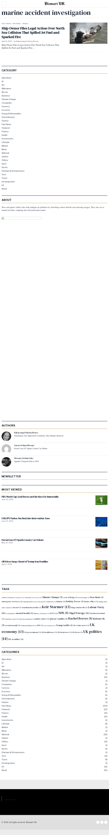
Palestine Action (11, 619)
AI (2, 81)
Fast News (6, 24)
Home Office (91, 601)
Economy (6, 110)
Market (5, 146)
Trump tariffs (64, 625)
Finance (5, 131)
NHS (63, 613)
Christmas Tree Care (32, 598)
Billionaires (6, 88)
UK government (32, 632)
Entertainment (8, 117)
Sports (5, 167)
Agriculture (6, 78)
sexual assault (12, 625)
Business (6, 96)
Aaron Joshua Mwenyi (24, 445)
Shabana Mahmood (28, 626)
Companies (7, 103)
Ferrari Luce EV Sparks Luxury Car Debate (30, 448)
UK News (77, 632)
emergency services (12, 601)
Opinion (5, 156)
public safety (42, 619)
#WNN (5, 598)
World (25, 24)
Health (4, 135)
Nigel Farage (79, 613)
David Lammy (83, 598)
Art (3, 85)
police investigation (26, 619)
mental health (24, 613)
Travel (4, 178)
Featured (6, 128)
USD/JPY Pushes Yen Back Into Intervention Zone (26, 518)
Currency (6, 106)
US (3, 185)
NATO (54, 613)
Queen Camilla (59, 618)
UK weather (15, 639)
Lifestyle (5, 142)
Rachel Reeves (80, 618)
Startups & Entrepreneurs (13, 171)
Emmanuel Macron (30, 602)
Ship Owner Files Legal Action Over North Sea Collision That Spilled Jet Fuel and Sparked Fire (33, 32)
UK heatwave (65, 632)
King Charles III (79, 607)
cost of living (70, 597)
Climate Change (9, 99)
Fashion (5, 121)
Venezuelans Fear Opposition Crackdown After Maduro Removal (38, 436)
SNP (40, 625)
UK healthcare (49, 632)
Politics (5, 160)
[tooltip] (6, 436)
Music (4, 149)
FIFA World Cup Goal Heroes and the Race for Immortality (30, 496)
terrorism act (49, 626)
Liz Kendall (10, 613)
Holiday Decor (75, 601)
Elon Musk (97, 597)
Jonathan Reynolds (31, 607)
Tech (4, 174)
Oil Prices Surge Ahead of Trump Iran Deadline (25, 561)
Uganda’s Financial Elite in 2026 (26, 461)
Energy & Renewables (11, 113)
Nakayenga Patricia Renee (27, 41)
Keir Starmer (56, 606)
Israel (17, 607)
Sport (4, 164)
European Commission (47, 602)
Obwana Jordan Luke (23, 458)
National (16, 24)
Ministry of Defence (41, 613)
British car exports (16, 598)
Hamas (60, 601)
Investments (7, 139)
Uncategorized (8, 181)
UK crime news (81, 625)
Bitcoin (5, 92)
